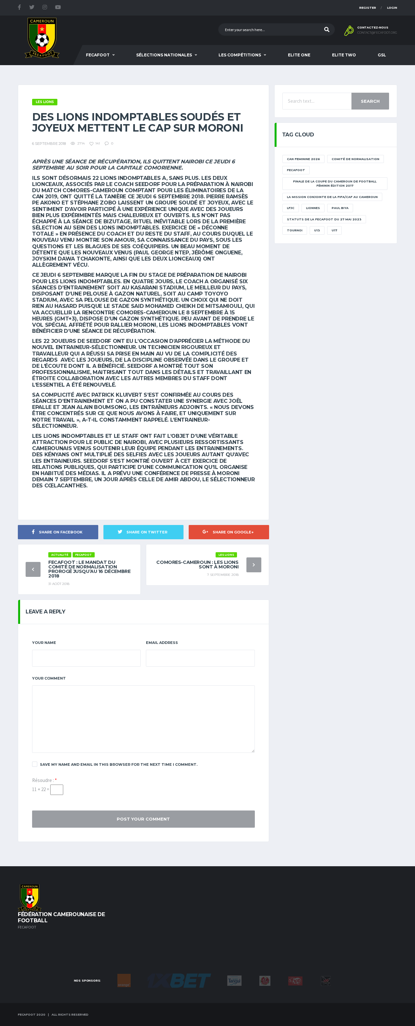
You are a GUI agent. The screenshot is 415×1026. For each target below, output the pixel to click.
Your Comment (49, 678)
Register (367, 7)
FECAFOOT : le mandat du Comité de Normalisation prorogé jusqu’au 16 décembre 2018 (89, 569)
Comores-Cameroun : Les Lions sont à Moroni (197, 564)
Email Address (162, 642)
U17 (334, 230)
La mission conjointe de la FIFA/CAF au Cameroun (332, 197)
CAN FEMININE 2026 (303, 159)
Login (392, 7)
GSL (382, 54)
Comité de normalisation (355, 159)
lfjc (290, 208)
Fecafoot (98, 54)
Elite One (299, 54)
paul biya (340, 208)
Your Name (44, 642)
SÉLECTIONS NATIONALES (164, 54)
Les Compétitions (240, 54)
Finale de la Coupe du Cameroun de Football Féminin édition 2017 (334, 184)
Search (370, 101)
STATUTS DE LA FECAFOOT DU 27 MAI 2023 (324, 219)
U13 (317, 230)
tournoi (294, 230)
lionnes (313, 208)
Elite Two (344, 54)
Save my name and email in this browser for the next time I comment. (118, 764)
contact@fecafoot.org (377, 32)
